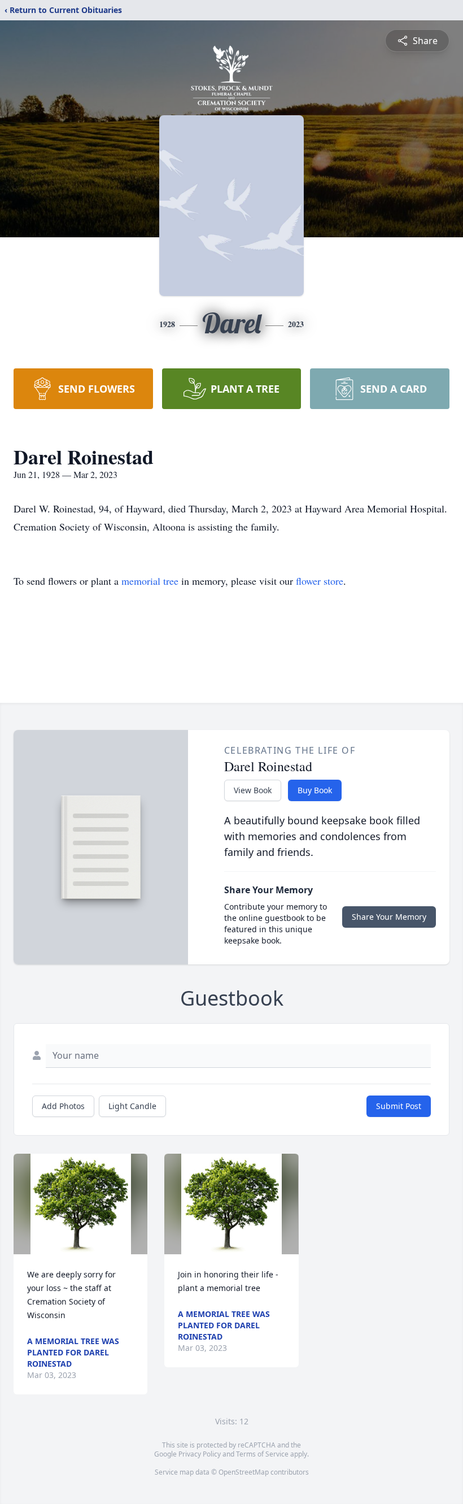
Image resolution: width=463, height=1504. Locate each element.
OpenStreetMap (244, 1472)
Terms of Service (262, 1454)
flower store (319, 581)
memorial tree (149, 581)
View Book (253, 790)
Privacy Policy (199, 1454)
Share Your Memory (389, 916)
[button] (80, 1204)
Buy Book (315, 790)
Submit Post (398, 1106)
